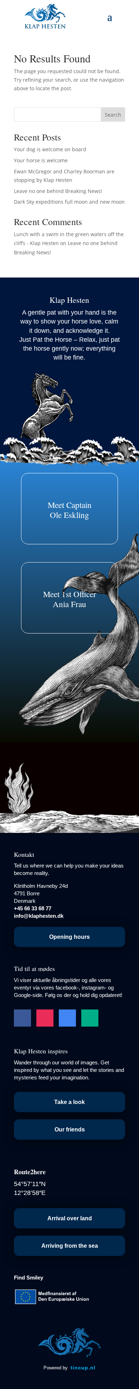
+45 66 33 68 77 (32, 908)
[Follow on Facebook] (22, 1018)
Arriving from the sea (69, 1246)
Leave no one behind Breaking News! (58, 191)
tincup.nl (83, 1367)
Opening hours (69, 937)
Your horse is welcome (41, 160)
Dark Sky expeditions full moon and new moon (69, 201)
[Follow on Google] (67, 1018)
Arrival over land (69, 1218)
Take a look (69, 1102)
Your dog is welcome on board (50, 149)
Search (113, 114)
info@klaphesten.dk (38, 916)
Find (28, 1277)
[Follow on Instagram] (44, 1018)
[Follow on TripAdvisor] (89, 1018)
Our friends (70, 1129)
